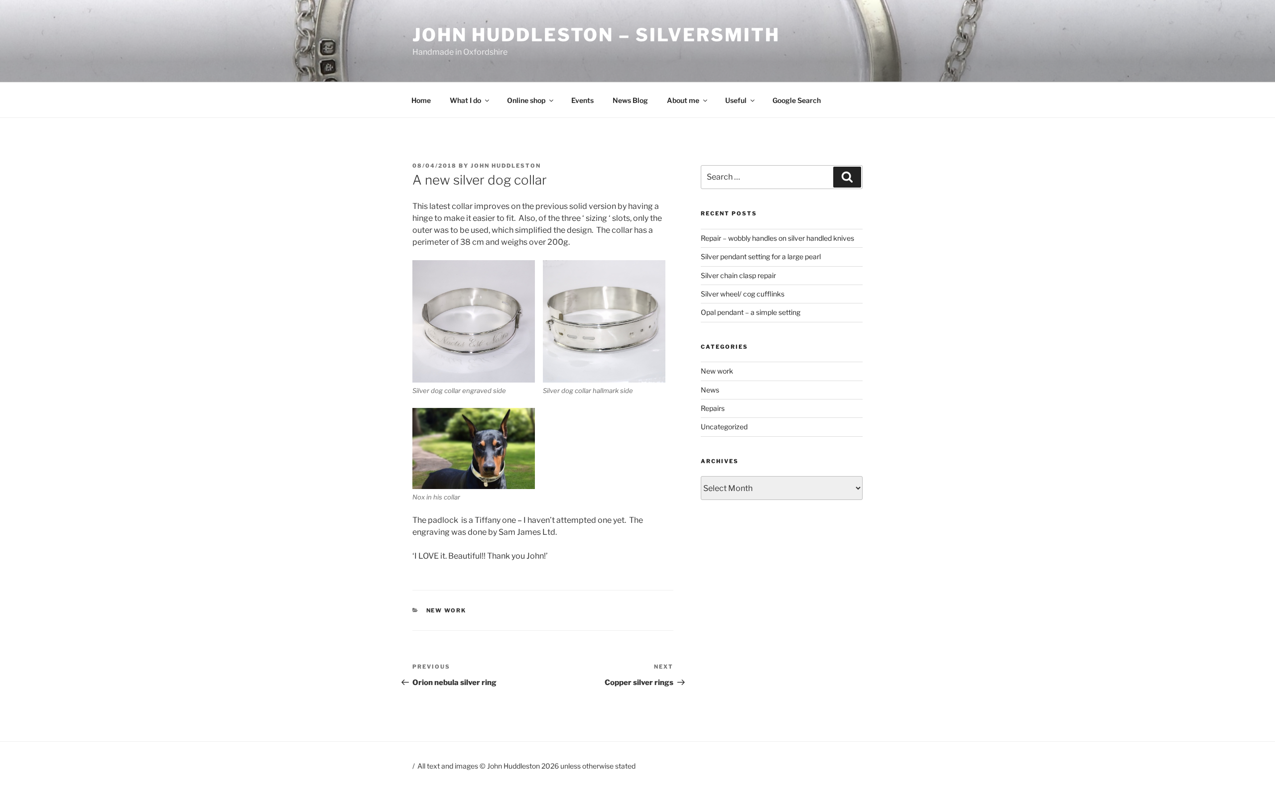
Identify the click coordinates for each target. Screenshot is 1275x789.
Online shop (526, 100)
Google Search (796, 100)
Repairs (713, 408)
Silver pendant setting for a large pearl (761, 256)
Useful (736, 100)
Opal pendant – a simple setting (750, 312)
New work (446, 610)
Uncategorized (724, 426)
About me (683, 100)
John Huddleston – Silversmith (596, 35)
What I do (465, 100)
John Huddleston (506, 165)
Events (582, 100)
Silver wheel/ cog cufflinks (742, 294)
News (710, 390)
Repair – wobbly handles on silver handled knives (777, 238)
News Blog (630, 100)
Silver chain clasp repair (738, 275)
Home (421, 100)
